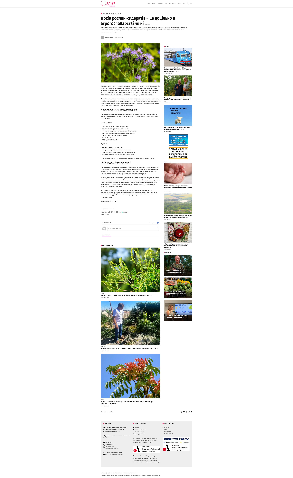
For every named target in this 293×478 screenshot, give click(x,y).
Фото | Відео (172, 3)
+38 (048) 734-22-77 (109, 446)
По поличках (160, 3)
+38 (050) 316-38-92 (139, 432)
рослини (107, 214)
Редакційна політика (117, 473)
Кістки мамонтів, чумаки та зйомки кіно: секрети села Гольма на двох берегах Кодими (178, 216)
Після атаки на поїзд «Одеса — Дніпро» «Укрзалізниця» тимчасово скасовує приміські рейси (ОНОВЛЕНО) (177, 69)
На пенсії (166, 427)
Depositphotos (167, 431)
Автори (112, 412)
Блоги (166, 3)
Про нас (179, 3)
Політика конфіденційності (106, 473)
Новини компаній (109, 37)
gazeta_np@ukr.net (139, 434)
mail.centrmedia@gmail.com (112, 448)
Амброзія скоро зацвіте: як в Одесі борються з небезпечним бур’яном (125, 295)
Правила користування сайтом (129, 473)
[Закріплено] (191, 3)
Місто (102, 346)
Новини (148, 3)
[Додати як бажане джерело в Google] (124, 212)
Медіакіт (137, 427)
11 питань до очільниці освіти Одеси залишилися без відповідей (176, 316)
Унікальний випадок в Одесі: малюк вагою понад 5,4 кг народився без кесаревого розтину (178, 186)
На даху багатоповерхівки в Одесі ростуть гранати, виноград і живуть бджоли (128, 348)
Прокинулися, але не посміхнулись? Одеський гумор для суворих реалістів (177, 128)
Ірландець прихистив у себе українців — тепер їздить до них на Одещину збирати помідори (177, 98)
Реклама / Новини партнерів (111, 13)
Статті (153, 3)
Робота (165, 429)
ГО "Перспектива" (168, 433)
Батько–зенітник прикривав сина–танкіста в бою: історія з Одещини (176, 271)
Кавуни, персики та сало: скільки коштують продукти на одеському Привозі (176, 293)
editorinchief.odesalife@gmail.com (114, 454)
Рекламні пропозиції (140, 430)
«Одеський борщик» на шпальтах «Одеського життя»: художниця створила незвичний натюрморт (177, 245)
